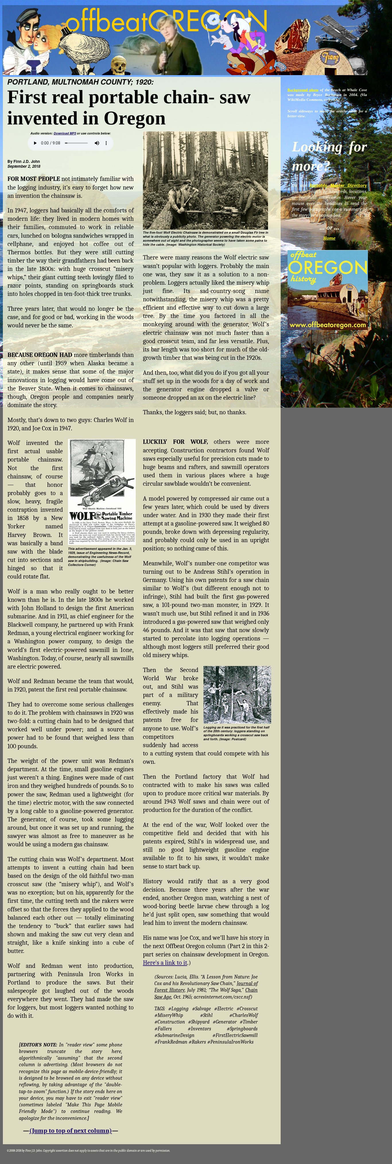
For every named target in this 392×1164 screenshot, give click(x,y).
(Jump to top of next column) (70, 1130)
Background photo (303, 90)
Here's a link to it (165, 962)
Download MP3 (65, 133)
